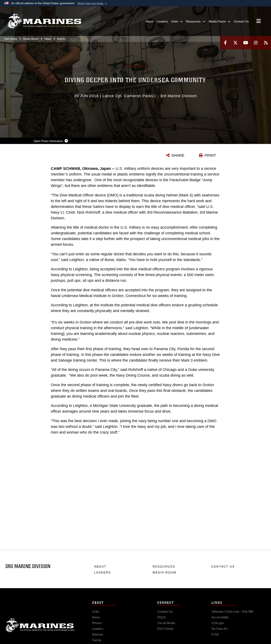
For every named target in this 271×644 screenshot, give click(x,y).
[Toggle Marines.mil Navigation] (259, 21)
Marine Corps (40, 625)
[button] (92, 3)
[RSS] (266, 42)
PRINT (210, 155)
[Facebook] (225, 42)
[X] (235, 42)
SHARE (177, 155)
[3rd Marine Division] (44, 21)
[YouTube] (246, 42)
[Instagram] (256, 42)
